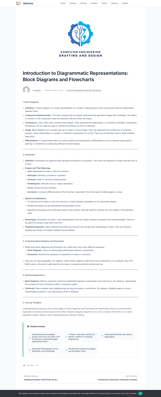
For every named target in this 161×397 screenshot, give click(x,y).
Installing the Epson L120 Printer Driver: (41, 380)
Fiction (104, 3)
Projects (94, 3)
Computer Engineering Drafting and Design (83, 90)
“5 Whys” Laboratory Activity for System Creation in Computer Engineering (81, 336)
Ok (140, 393)
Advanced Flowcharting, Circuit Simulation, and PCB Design (45, 350)
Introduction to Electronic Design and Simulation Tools (81, 350)
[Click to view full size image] (80, 39)
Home (63, 3)
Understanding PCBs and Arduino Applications (118, 335)
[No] (158, 393)
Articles (83, 3)
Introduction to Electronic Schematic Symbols (117, 380)
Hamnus (37, 90)
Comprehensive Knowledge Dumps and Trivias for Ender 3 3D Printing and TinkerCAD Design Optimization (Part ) (46, 337)
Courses (73, 3)
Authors (125, 3)
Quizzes (114, 3)
